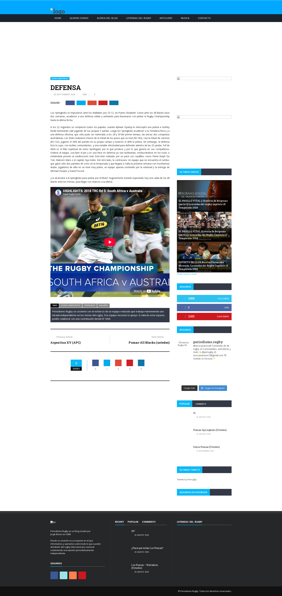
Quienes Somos (79, 18)
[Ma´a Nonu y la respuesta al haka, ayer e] (197, 373)
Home (57, 18)
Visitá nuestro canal (186, 273)
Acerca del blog (107, 18)
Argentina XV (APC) (65, 342)
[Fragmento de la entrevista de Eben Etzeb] (224, 377)
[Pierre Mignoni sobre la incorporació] (211, 381)
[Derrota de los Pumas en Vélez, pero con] (184, 377)
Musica (185, 18)
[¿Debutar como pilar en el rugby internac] (197, 377)
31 (194, 413)
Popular (185, 403)
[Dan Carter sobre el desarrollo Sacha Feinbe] (224, 364)
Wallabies (103, 305)
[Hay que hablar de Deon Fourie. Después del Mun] (224, 369)
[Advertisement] (141, 46)
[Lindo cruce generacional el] (224, 373)
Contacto (204, 18)
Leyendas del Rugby (138, 18)
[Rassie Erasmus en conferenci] (197, 369)
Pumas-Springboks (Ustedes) (210, 430)
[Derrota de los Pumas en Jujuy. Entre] (184, 364)
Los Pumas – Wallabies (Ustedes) (144, 566)
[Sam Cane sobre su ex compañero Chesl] (184, 369)
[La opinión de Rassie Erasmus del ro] (184, 381)
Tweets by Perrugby (187, 479)
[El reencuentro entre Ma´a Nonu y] (197, 381)
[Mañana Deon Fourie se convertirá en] (197, 364)
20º (133, 531)
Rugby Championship (60, 78)
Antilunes (166, 18)
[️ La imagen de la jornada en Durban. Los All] (211, 373)
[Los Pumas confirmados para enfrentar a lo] (211, 377)
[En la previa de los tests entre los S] (211, 369)
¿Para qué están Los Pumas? (147, 548)
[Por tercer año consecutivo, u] (184, 373)
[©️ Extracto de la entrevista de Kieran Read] (224, 381)
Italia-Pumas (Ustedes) (206, 446)
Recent (119, 521)
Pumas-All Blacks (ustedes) (149, 342)
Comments (201, 404)
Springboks (89, 305)
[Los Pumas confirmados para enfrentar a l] (211, 364)
